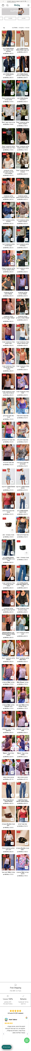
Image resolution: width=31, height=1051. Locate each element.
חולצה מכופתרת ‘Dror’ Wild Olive (22, 659)
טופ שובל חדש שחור (23, 535)
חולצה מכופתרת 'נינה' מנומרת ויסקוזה (23, 220)
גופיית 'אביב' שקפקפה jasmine (8, 729)
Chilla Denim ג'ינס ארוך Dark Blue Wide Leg (8, 559)
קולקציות (21, 28)
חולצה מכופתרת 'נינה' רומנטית (8, 220)
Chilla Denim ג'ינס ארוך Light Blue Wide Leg (22, 584)
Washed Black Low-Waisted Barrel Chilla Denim (8, 634)
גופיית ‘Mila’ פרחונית (8, 682)
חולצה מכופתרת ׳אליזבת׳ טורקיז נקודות (8, 609)
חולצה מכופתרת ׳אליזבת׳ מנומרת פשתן (22, 196)
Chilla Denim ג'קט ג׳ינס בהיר (22, 99)
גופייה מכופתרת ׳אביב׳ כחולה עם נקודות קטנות (8, 368)
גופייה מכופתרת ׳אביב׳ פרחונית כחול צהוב (8, 392)
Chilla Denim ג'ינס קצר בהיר (8, 487)
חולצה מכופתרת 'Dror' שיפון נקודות (8, 99)
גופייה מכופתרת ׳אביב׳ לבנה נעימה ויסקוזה (22, 342)
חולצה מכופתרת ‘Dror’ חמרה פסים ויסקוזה (22, 147)
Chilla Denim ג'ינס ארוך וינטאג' (22, 511)
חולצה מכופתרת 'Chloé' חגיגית (22, 293)
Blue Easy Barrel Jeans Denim (8, 800)
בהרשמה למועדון (10, 1)
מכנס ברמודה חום (23, 777)
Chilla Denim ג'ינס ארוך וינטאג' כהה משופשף (8, 50)
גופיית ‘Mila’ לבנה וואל (8, 872)
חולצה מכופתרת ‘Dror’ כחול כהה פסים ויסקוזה (8, 147)
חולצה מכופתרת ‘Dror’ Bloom (8, 659)
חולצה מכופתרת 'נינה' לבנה (23, 633)
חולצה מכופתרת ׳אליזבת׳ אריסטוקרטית (8, 196)
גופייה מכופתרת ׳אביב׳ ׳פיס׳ (22, 392)
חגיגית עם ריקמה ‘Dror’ (8, 122)
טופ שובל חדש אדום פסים (8, 511)
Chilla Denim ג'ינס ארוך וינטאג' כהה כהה (22, 75)
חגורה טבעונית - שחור (22, 557)
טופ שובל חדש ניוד (8, 462)
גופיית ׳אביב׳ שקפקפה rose (22, 729)
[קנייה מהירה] (26, 43)
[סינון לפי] (4, 27)
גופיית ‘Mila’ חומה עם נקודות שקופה (22, 705)
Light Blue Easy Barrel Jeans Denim (23, 800)
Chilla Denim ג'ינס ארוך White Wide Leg (22, 49)
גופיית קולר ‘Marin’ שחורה (22, 754)
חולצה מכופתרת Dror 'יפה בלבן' (8, 849)
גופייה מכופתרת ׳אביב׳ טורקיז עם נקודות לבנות (8, 584)
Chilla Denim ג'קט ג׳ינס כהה (8, 75)
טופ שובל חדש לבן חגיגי (8, 416)
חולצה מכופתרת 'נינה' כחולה (23, 269)
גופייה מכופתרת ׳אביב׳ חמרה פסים (8, 342)
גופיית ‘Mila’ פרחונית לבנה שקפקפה (8, 705)
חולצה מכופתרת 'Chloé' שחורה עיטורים (22, 317)
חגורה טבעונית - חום (8, 535)
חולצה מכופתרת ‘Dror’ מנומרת (22, 171)
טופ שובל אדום (22, 824)
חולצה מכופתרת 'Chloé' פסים (8, 293)
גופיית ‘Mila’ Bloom (22, 682)
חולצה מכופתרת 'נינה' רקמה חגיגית (8, 245)
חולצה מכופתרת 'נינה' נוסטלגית (23, 245)
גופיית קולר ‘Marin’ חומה (8, 754)
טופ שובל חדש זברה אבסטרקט (22, 463)
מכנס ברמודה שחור (8, 777)
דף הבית (27, 28)
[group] (15, 1)
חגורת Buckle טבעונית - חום (8, 824)
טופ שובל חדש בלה (22, 440)
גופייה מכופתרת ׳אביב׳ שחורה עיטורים (22, 609)
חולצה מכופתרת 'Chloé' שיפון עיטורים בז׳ (8, 318)
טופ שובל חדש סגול (22, 416)
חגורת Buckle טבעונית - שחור (22, 849)
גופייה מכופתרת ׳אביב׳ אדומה (22, 367)
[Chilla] (17, 5)
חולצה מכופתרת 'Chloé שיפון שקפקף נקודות (8, 269)
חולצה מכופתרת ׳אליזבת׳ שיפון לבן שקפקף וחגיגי (8, 172)
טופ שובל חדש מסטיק (8, 440)
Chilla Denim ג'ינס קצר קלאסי (22, 487)
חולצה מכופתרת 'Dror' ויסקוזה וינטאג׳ (22, 123)
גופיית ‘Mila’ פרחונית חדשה (23, 873)
